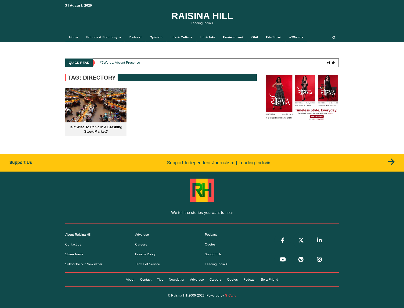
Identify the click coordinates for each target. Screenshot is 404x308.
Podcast (135, 37)
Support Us (213, 254)
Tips (160, 279)
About (130, 279)
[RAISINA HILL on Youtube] (282, 259)
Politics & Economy (101, 37)
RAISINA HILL (202, 16)
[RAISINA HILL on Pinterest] (301, 259)
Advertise (142, 234)
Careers (141, 244)
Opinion (156, 37)
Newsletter (176, 279)
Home (73, 37)
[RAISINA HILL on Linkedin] (319, 240)
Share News (74, 254)
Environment (233, 37)
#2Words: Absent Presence (120, 62)
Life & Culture (181, 37)
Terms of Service (147, 264)
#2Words (296, 37)
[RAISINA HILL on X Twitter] (301, 240)
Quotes (210, 244)
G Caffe (230, 295)
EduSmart (273, 37)
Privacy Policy (145, 254)
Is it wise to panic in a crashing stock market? (96, 129)
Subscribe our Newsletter (83, 264)
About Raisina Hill (78, 234)
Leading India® (216, 264)
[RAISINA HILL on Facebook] (282, 240)
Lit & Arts (207, 37)
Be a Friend (269, 279)
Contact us (73, 244)
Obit (254, 37)
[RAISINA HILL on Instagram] (319, 259)
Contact (146, 279)
